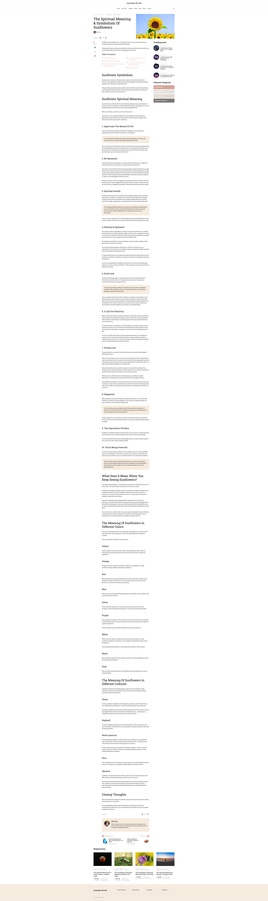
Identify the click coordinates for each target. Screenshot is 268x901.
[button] (173, 8)
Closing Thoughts (133, 67)
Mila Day (99, 32)
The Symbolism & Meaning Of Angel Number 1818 (167, 75)
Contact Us (164, 890)
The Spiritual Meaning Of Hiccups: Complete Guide (164, 873)
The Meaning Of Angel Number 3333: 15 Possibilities (166, 58)
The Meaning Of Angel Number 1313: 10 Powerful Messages (167, 67)
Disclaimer (149, 890)
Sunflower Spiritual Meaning (112, 61)
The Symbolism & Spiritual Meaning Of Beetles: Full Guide (123, 874)
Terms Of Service (121, 890)
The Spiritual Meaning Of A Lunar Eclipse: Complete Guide (102, 874)
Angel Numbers (163, 46)
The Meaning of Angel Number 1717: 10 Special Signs (166, 49)
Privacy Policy (135, 890)
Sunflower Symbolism (110, 58)
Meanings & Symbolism (99, 14)
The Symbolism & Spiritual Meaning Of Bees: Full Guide (144, 873)
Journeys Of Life (134, 3)
